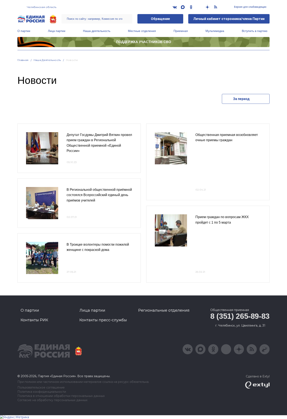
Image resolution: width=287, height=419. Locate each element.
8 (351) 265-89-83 (240, 316)
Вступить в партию (254, 31)
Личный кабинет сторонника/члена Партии (229, 19)
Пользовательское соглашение (41, 387)
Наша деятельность (96, 31)
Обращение (160, 19)
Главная (23, 60)
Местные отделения (142, 31)
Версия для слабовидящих (249, 6)
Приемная (181, 31)
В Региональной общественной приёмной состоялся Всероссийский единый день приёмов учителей (99, 195)
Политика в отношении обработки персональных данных (61, 396)
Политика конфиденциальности (41, 392)
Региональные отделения (164, 310)
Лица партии (56, 31)
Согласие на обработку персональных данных (52, 400)
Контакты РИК (34, 320)
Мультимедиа (214, 31)
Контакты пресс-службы (103, 320)
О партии (23, 31)
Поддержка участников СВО (143, 42)
